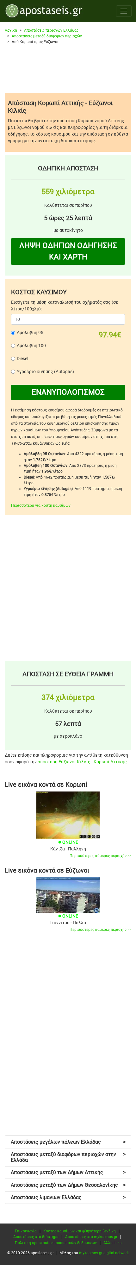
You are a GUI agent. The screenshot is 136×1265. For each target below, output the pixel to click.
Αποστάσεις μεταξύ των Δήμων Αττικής (68, 1172)
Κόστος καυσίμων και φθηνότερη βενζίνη (79, 1231)
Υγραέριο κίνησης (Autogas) (45, 371)
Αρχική (11, 30)
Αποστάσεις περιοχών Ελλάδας (51, 30)
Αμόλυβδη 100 (31, 345)
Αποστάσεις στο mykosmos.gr (91, 1237)
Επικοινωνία (26, 1231)
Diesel (22, 358)
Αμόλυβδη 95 (30, 332)
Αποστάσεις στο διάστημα (36, 1237)
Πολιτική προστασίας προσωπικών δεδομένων (56, 1243)
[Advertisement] (68, 70)
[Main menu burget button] (124, 10)
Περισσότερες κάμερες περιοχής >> (100, 856)
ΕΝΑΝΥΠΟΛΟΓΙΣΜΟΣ (68, 392)
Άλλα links (112, 1243)
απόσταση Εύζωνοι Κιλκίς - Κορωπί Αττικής (82, 761)
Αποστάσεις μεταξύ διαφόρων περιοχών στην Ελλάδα (68, 1157)
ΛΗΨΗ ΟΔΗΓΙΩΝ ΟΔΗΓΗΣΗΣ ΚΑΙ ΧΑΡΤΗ (68, 251)
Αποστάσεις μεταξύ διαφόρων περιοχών (47, 36)
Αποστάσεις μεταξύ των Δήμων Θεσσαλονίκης (68, 1185)
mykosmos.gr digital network (104, 1253)
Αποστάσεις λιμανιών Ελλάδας (68, 1197)
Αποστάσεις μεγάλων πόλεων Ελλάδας (68, 1142)
